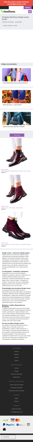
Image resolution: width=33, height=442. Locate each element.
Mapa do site (16, 377)
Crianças (16, 351)
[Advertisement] (16, 46)
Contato (16, 368)
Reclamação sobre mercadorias (16, 390)
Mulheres (16, 354)
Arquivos (16, 401)
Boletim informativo (16, 409)
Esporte (16, 360)
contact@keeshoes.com (16, 4)
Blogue (16, 398)
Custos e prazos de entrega (16, 384)
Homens (17, 357)
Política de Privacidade (16, 374)
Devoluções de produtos (17, 387)
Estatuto (17, 371)
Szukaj (27, 7)
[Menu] (30, 11)
